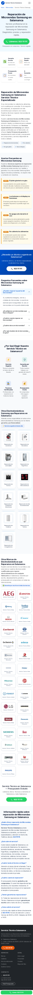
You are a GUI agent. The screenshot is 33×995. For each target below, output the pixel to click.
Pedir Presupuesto (8, 984)
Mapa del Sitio (22, 964)
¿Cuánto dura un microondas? (14, 325)
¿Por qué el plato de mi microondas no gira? (15, 332)
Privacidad (21, 958)
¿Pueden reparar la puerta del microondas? (14, 292)
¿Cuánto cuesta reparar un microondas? (13, 319)
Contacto (4, 964)
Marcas (3, 956)
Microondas (9, 7)
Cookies (20, 961)
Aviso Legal (21, 956)
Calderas (3, 958)
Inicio (2, 7)
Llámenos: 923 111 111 (18, 41)
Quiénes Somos (5, 966)
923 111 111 (18, 269)
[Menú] (29, 3)
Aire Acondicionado (7, 961)
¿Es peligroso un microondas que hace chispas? (15, 312)
